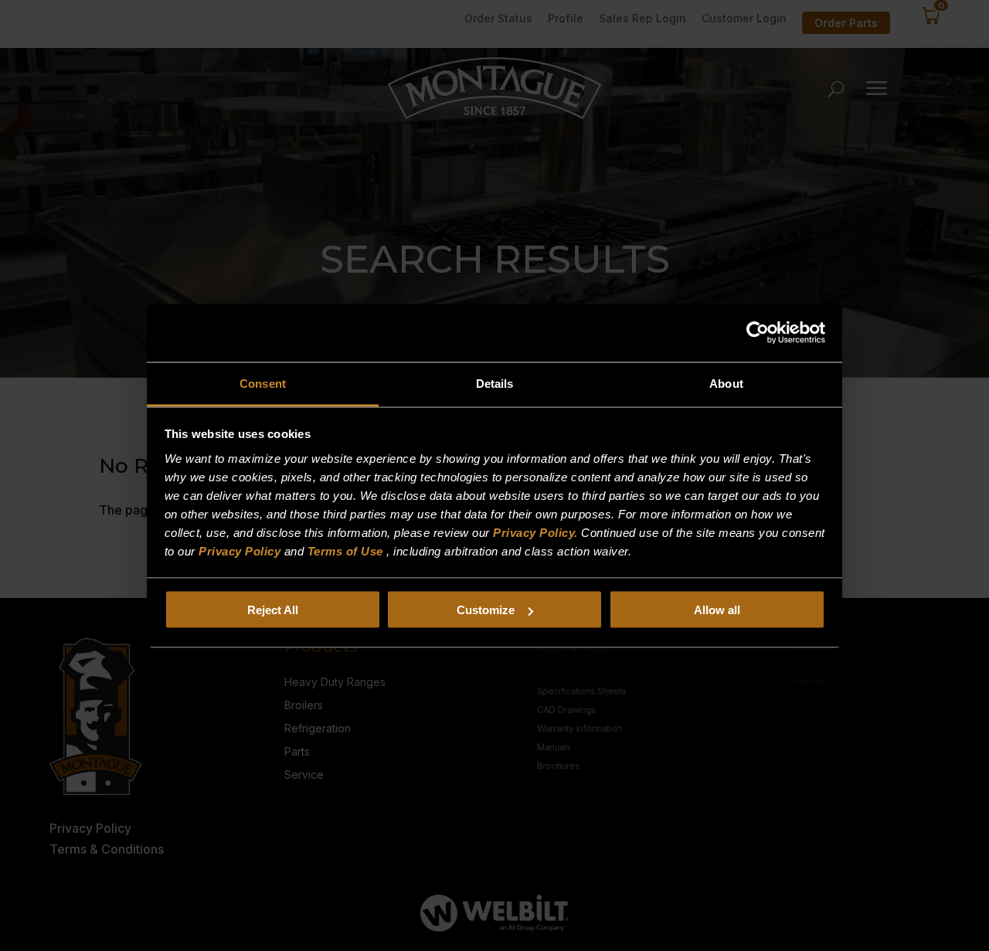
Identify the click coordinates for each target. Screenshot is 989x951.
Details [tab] (495, 382)
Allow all (717, 609)
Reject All (272, 609)
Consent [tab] (263, 382)
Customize (486, 609)
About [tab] (726, 382)
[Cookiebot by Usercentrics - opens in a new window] (757, 333)
